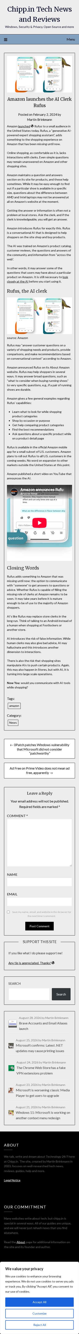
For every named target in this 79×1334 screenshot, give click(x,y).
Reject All (39, 1325)
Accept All (39, 1302)
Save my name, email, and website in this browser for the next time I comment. (41, 914)
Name (12, 874)
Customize (39, 1313)
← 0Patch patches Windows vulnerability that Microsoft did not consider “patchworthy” (39, 749)
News (13, 722)
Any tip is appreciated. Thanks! (29, 963)
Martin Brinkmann (39, 119)
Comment (17, 816)
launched (24, 126)
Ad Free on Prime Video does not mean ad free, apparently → (40, 770)
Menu (71, 39)
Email (12, 894)
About (21, 1242)
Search (14, 983)
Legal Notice (12, 1180)
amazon (14, 705)
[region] (39, 1298)
